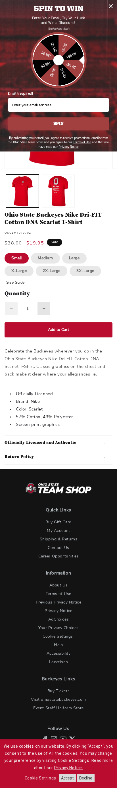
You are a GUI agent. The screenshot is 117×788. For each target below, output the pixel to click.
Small (16, 258)
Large (78, 260)
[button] (58, 443)
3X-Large (88, 272)
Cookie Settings (58, 636)
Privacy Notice (58, 611)
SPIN (58, 124)
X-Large (19, 271)
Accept (67, 778)
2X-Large (51, 271)
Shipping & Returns (59, 539)
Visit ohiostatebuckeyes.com (58, 700)
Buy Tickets (58, 691)
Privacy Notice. (68, 768)
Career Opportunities (58, 556)
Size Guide (15, 282)
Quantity (17, 294)
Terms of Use (58, 594)
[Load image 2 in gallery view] (58, 191)
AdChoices (58, 619)
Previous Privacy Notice (59, 602)
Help (58, 645)
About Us (58, 585)
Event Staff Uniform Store (58, 708)
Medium (45, 258)
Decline (85, 778)
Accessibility (59, 654)
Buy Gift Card (58, 522)
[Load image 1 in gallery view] (22, 191)
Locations (58, 662)
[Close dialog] (110, 6)
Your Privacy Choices (58, 628)
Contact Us (58, 548)
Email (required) (20, 93)
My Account (58, 531)
